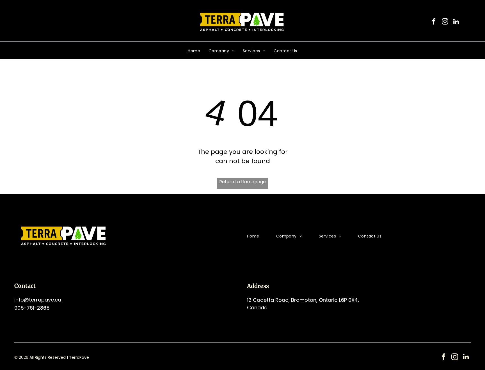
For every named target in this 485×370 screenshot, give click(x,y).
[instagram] (445, 22)
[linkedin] (456, 22)
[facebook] (434, 22)
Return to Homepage (242, 182)
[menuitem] (194, 51)
